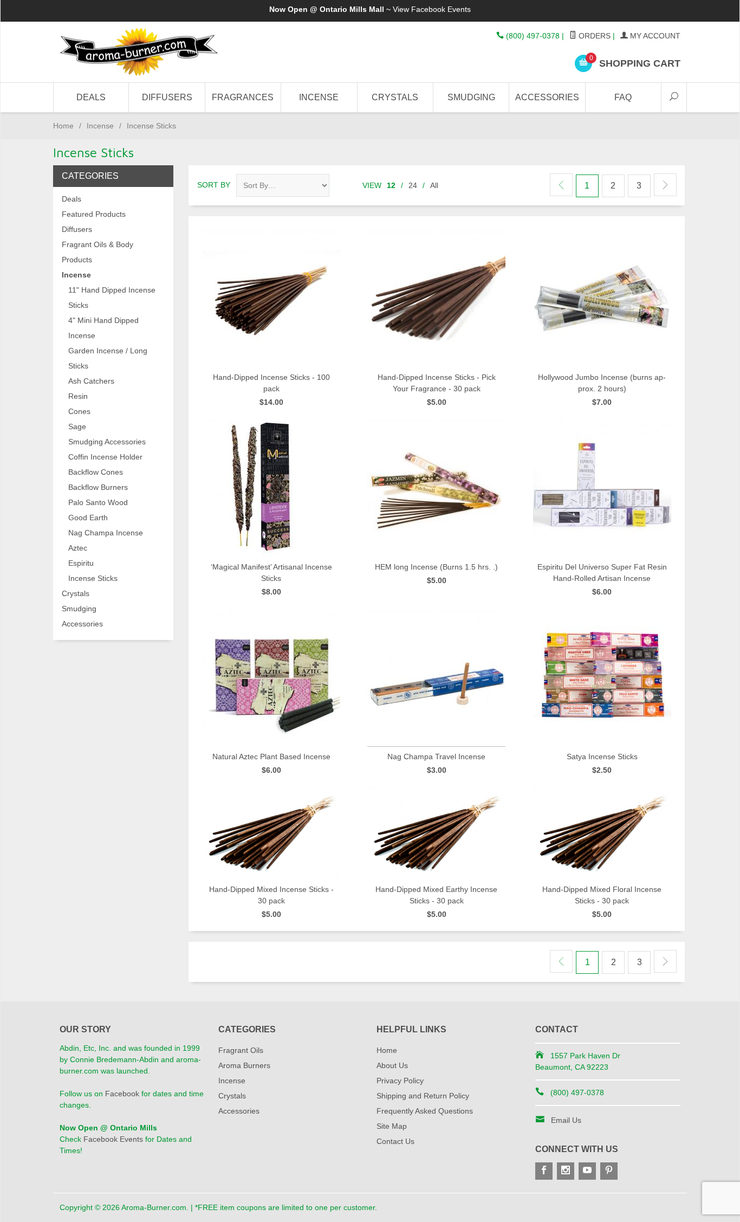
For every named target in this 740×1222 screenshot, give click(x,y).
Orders (593, 35)
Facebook (122, 1093)
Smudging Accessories (107, 441)
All (434, 185)
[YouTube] (587, 1171)
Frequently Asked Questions (425, 1111)
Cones (79, 411)
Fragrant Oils (240, 1050)
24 (412, 185)
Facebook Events (441, 9)
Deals (91, 97)
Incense (319, 97)
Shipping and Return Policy (423, 1095)
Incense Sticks (93, 578)
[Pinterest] (609, 1171)
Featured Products (94, 214)
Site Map (392, 1126)
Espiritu (81, 563)
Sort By (213, 184)
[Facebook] (544, 1171)
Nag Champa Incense (105, 532)
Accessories (547, 97)
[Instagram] (565, 1171)
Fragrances (243, 97)
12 (391, 185)
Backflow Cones (95, 472)
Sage (77, 426)
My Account (654, 35)
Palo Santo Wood (98, 502)
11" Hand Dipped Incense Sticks (111, 297)
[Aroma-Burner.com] (158, 52)
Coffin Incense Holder (105, 456)
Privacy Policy (400, 1080)
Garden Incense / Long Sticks (107, 358)
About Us (392, 1065)
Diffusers (167, 97)
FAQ (623, 97)
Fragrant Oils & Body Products (97, 252)
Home (63, 125)
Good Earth (88, 517)
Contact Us (395, 1141)
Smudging (471, 97)
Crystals (395, 97)
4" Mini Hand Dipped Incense (103, 328)
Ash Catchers (91, 381)
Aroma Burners (244, 1065)
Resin (78, 396)
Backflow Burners (98, 487)
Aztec (77, 548)
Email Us (566, 1120)
